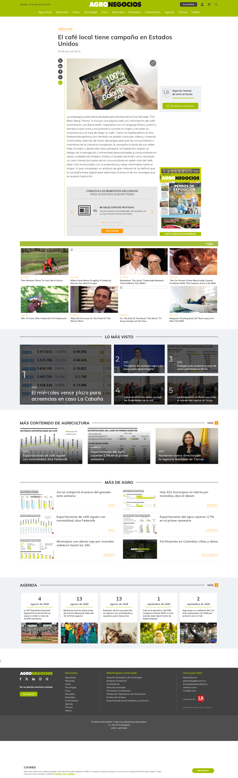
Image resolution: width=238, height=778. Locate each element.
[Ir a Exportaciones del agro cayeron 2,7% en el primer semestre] (140, 524)
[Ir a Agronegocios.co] (36, 673)
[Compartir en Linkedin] (60, 66)
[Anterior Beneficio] (71, 211)
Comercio (212, 530)
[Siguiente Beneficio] (152, 211)
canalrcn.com (190, 687)
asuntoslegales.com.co (194, 681)
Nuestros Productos (116, 681)
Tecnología (90, 12)
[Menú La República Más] (209, 4)
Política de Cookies (115, 697)
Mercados (118, 12)
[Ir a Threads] (47, 679)
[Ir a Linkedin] (33, 679)
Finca (104, 12)
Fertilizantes (210, 555)
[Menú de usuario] (202, 4)
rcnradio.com (189, 691)
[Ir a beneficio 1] (102, 222)
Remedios (135, 12)
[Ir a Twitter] (26, 679)
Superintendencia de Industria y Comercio (127, 700)
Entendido (203, 771)
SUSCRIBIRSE (112, 231)
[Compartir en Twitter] (60, 60)
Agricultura (45, 12)
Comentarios (153, 12)
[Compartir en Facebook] (60, 71)
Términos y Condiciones (118, 691)
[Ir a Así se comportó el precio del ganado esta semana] (37, 499)
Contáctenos (112, 684)
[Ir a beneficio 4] (112, 222)
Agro (111, 505)
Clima (76, 12)
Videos (195, 12)
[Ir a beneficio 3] (108, 222)
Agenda (169, 12)
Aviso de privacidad (115, 687)
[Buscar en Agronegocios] (216, 4)
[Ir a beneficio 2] (105, 222)
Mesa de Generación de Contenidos (124, 677)
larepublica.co (190, 677)
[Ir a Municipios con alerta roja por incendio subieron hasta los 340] (37, 549)
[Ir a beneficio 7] (121, 222)
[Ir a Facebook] (20, 679)
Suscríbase (188, 4)
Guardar (60, 82)
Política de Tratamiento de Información (126, 694)
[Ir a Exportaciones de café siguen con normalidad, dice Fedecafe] (37, 524)
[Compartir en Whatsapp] (60, 77)
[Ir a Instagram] (40, 679)
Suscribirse (28, 694)
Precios (182, 12)
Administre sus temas (181, 106)
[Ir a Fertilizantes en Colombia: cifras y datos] (140, 549)
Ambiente (212, 505)
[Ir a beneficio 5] (115, 222)
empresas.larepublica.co (195, 684)
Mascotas (62, 12)
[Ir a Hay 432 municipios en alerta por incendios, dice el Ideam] (140, 499)
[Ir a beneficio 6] (118, 222)
